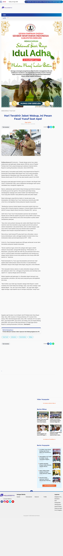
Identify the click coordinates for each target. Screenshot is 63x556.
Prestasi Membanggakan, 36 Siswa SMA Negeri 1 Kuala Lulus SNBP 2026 (42, 434)
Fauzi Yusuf (5, 337)
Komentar (6, 127)
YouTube (14, 503)
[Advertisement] (48, 152)
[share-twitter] (51, 127)
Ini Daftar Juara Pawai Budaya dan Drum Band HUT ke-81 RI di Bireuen (45, 451)
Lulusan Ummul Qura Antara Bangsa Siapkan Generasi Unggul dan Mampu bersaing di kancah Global (55, 421)
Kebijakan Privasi (59, 496)
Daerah (18, 496)
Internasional (29, 496)
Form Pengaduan (59, 510)
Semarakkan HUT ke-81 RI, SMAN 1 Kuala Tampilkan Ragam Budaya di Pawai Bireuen (45, 458)
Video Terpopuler (43, 399)
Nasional (37, 496)
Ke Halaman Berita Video (49, 403)
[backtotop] (31, 491)
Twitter (11, 503)
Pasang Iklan (58, 502)
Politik (45, 496)
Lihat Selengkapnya (49, 485)
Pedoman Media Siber (59, 508)
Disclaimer (57, 498)
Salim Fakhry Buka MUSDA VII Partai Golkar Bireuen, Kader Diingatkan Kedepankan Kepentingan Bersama (45, 472)
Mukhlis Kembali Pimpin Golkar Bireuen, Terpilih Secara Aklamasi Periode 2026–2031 (45, 465)
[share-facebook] (48, 127)
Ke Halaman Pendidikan (49, 439)
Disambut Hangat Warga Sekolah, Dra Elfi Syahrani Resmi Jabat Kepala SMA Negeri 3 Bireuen (56, 434)
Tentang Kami (58, 504)
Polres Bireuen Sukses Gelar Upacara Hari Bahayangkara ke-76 (21, 331)
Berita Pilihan (42, 409)
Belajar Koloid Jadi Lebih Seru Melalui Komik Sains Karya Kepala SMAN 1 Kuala (42, 421)
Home (4, 1)
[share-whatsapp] (53, 127)
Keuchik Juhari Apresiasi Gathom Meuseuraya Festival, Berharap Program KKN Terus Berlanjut (44, 1)
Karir (56, 500)
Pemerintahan (22, 337)
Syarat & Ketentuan (59, 506)
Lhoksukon (13, 337)
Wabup (30, 337)
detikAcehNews (5, 110)
